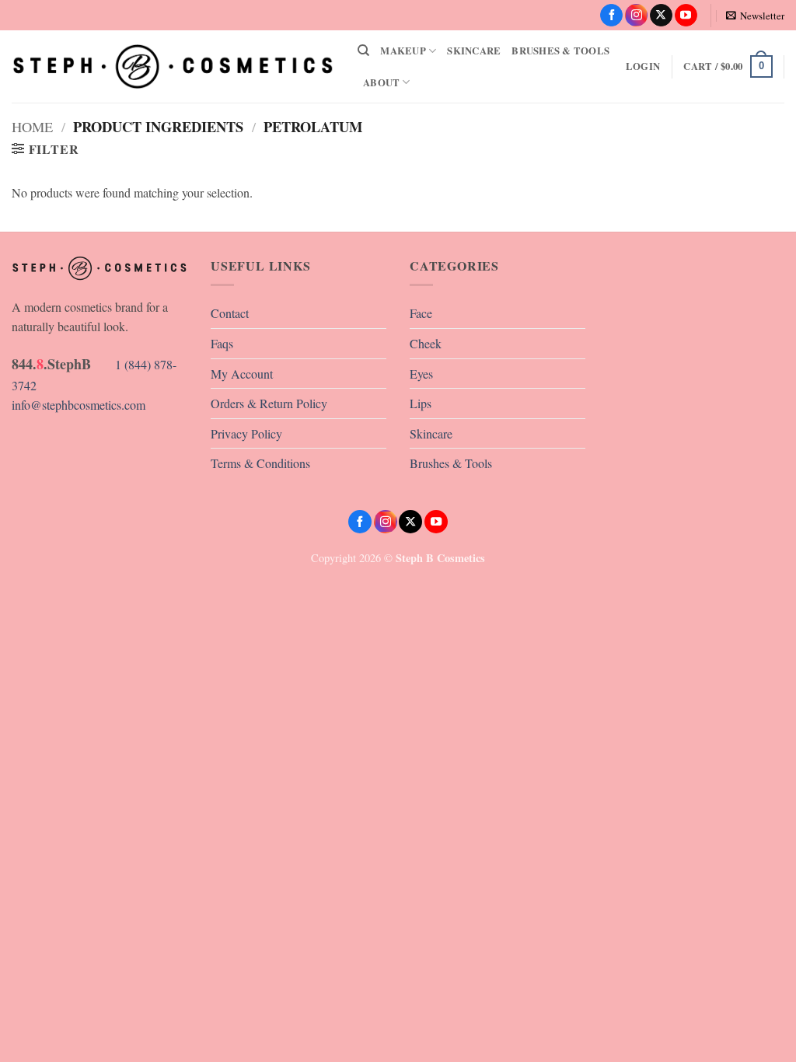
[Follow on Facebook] (611, 15)
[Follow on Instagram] (636, 15)
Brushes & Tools (560, 51)
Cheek (426, 343)
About (381, 82)
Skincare (474, 51)
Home (32, 126)
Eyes (421, 373)
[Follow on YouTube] (686, 15)
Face (421, 313)
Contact (230, 313)
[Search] (363, 50)
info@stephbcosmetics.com (78, 405)
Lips (420, 403)
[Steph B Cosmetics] (173, 66)
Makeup (403, 51)
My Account (242, 373)
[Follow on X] (661, 15)
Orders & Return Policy (269, 403)
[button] (755, 15)
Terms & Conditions (260, 463)
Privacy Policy (246, 433)
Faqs (222, 343)
